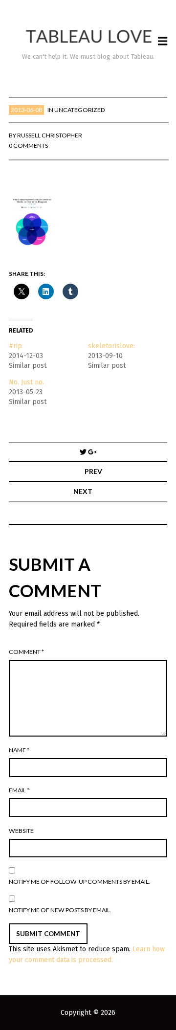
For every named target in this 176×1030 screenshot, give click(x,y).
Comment (26, 651)
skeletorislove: (111, 346)
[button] (33, 223)
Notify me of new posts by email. (60, 910)
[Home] (88, 36)
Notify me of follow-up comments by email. (79, 881)
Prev (93, 471)
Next (82, 491)
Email (19, 790)
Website (21, 830)
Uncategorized (79, 109)
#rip (15, 346)
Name (19, 750)
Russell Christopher (49, 135)
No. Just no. (26, 382)
